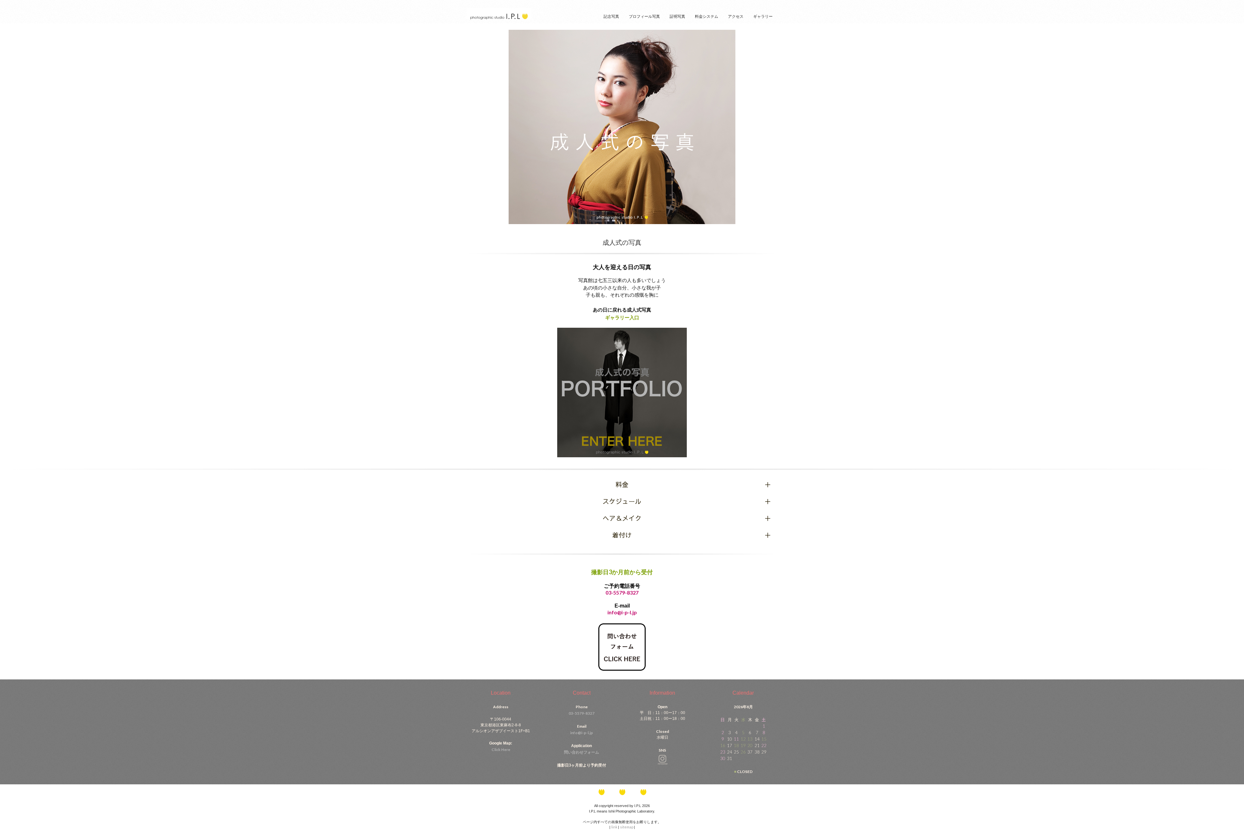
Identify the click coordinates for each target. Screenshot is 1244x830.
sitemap (627, 827)
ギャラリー (763, 16)
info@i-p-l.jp (581, 732)
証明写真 (677, 16)
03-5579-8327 (622, 592)
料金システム (706, 16)
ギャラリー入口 (622, 317)
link (614, 827)
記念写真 (611, 16)
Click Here (500, 749)
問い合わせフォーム (581, 752)
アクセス (735, 16)
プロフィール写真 (644, 16)
